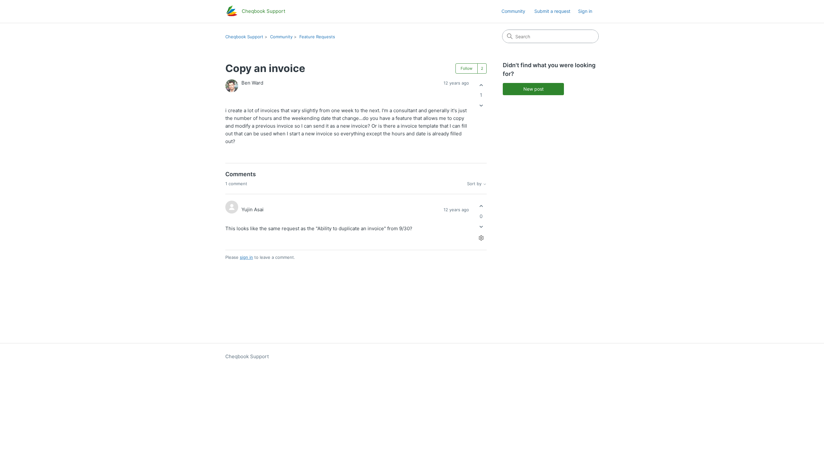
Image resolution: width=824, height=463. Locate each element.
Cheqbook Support (244, 36)
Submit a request (552, 11)
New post (533, 89)
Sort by (475, 183)
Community (513, 11)
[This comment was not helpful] (481, 226)
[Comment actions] (481, 237)
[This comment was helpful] (481, 206)
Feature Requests (317, 36)
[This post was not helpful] (481, 105)
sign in (246, 257)
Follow (467, 68)
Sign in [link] (585, 11)
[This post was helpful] (481, 85)
